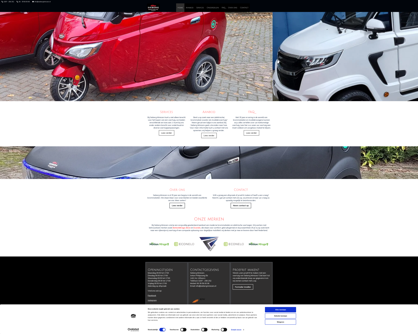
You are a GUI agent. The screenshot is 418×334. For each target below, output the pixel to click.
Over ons (232, 8)
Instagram (152, 300)
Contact (244, 8)
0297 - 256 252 (9, 2)
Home (180, 8)
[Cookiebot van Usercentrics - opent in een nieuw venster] (133, 329)
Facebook (152, 295)
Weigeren (280, 322)
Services (200, 8)
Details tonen (236, 330)
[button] (166, 133)
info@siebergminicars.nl (42, 2)
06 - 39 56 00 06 (24, 2)
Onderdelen (213, 8)
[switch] (183, 329)
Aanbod (189, 8)
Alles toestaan (280, 310)
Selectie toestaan (280, 316)
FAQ (223, 8)
